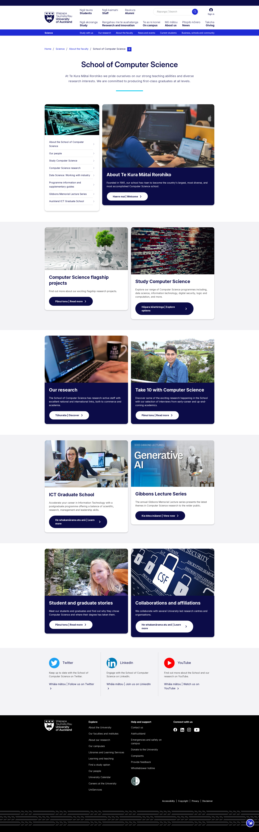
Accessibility (168, 801)
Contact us (137, 727)
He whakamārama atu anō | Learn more (75, 521)
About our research (99, 739)
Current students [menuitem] (168, 33)
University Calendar (100, 777)
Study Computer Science (63, 160)
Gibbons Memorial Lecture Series (68, 193)
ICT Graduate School (71, 494)
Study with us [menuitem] (86, 33)
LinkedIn (126, 663)
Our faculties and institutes (103, 733)
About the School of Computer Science (66, 144)
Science (49, 33)
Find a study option (99, 764)
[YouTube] (196, 730)
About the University (100, 727)
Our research (63, 390)
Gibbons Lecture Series (161, 494)
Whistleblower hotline (143, 768)
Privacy (195, 801)
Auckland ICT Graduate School (66, 201)
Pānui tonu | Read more (69, 301)
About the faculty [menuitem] (124, 33)
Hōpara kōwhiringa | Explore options (158, 308)
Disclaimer (207, 801)
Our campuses (97, 746)
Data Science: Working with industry (69, 175)
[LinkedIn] (182, 730)
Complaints (137, 755)
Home (48, 48)
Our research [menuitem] (104, 33)
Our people (55, 153)
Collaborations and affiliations (168, 603)
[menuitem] (86, 11)
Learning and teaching (101, 758)
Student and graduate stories (81, 603)
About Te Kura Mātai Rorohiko (139, 174)
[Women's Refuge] (135, 784)
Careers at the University (102, 783)
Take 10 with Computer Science (169, 390)
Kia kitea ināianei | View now (158, 515)
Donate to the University (144, 749)
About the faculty (78, 48)
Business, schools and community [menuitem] (198, 33)
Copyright (183, 801)
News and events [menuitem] (146, 33)
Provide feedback (141, 761)
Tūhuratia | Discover (67, 415)
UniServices (95, 789)
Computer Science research (64, 167)
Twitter (68, 663)
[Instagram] (189, 730)
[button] (211, 11)
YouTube (184, 663)
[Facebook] (175, 730)
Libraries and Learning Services (106, 752)
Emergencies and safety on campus (146, 741)
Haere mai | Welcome (125, 196)
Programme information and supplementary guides (65, 184)
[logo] (58, 18)
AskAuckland (138, 733)
